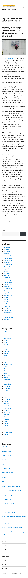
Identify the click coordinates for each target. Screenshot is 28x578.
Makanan (7, 395)
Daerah (6, 353)
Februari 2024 (8, 308)
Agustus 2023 (8, 319)
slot (3, 481)
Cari (3, 230)
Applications (7, 338)
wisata (6, 434)
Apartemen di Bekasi (14, 221)
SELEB (6, 423)
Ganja (5, 373)
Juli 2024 (6, 297)
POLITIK (6, 410)
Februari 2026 (8, 258)
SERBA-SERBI (8, 425)
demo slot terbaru (7, 499)
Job (5, 382)
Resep (5, 417)
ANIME (6, 336)
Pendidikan (7, 406)
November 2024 (9, 288)
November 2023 (9, 315)
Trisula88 (5, 477)
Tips (5, 430)
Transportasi (8, 432)
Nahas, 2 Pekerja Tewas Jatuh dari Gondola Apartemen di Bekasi (13, 31)
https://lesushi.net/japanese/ (11, 486)
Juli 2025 (6, 271)
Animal (6, 334)
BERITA (11, 220)
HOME (6, 377)
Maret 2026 (7, 256)
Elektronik (7, 358)
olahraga (6, 401)
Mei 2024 (6, 302)
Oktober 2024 (8, 291)
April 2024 (7, 304)
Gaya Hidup (7, 375)
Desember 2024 (8, 286)
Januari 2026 (8, 260)
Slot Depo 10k (6, 451)
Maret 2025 (7, 280)
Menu (23, 7)
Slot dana (5, 460)
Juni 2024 (7, 299)
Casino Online (6, 455)
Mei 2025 (6, 275)
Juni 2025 (7, 273)
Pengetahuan (8, 408)
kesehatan (7, 386)
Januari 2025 (8, 284)
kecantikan (7, 384)
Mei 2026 (7, 253)
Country (6, 351)
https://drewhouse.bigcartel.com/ (12, 527)
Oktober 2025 (8, 267)
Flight (5, 362)
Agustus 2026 (8, 247)
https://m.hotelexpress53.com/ (12, 490)
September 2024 (9, 293)
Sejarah (6, 421)
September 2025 (9, 269)
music (5, 397)
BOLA (5, 347)
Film (5, 360)
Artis (5, 340)
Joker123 (4, 464)
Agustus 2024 (8, 295)
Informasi (7, 379)
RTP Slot (4, 446)
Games (6, 369)
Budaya (6, 349)
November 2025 (9, 264)
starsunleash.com (7, 58)
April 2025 (7, 277)
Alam (5, 331)
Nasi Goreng (7, 399)
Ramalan (6, 414)
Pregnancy (7, 412)
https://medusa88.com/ (9, 512)
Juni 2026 (7, 251)
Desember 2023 (8, 312)
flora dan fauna (8, 364)
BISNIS (6, 345)
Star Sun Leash (9, 10)
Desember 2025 (8, 262)
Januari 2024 (8, 310)
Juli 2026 (6, 249)
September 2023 (9, 317)
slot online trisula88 (8, 503)
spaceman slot (6, 468)
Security (6, 419)
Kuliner (6, 390)
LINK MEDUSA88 (7, 473)
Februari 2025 (8, 282)
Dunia (5, 355)
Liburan (6, 393)
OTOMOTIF (7, 404)
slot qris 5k (5, 523)
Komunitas (7, 388)
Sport (5, 428)
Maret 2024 (7, 306)
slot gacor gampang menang (11, 495)
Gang (5, 371)
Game (5, 366)
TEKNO (4, 568)
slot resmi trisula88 (8, 508)
